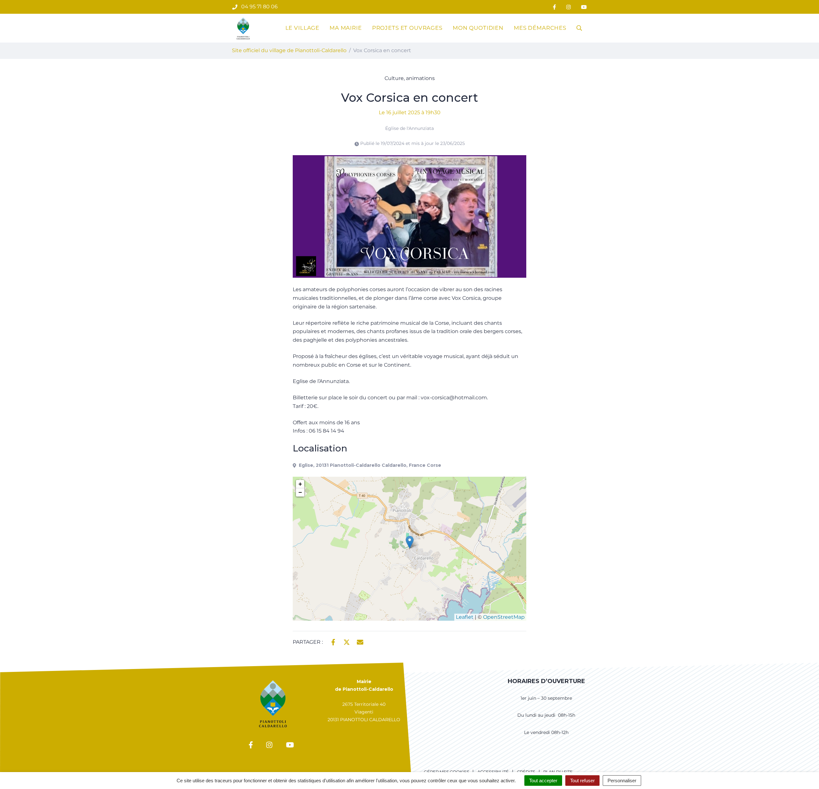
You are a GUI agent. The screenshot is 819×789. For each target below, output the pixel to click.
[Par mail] (360, 641)
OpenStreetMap (504, 617)
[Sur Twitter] (347, 641)
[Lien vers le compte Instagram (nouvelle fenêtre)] (568, 7)
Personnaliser (622, 780)
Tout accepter (543, 780)
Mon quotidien (478, 28)
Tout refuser (582, 780)
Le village (302, 28)
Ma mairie (346, 28)
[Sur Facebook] (333, 641)
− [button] (300, 492)
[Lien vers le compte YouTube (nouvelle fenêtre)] (584, 7)
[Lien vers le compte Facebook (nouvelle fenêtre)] (554, 7)
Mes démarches (540, 28)
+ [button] (300, 484)
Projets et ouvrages (407, 28)
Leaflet (464, 617)
